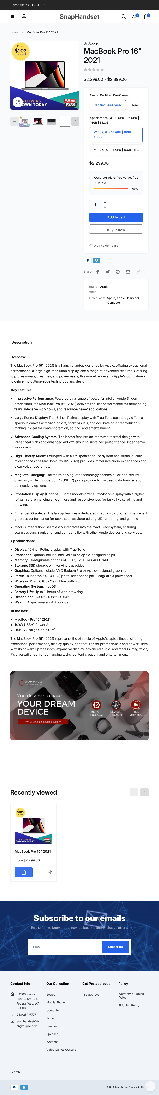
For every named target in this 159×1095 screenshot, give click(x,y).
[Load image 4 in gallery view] (65, 121)
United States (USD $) (25, 5)
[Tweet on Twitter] (108, 272)
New (135, 105)
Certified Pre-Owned (108, 105)
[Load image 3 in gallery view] (51, 121)
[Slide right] (75, 121)
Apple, (111, 298)
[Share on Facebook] (98, 272)
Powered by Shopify (139, 1087)
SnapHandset (121, 1087)
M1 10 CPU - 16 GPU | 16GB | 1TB (116, 149)
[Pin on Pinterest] (118, 272)
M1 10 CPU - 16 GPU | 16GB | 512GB (113, 134)
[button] (12, 16)
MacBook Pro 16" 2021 (33, 851)
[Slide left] (14, 121)
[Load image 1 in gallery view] (24, 121)
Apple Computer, (128, 298)
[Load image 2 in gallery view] (38, 121)
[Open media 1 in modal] (45, 75)
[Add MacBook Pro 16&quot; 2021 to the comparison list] (50, 872)
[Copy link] (138, 272)
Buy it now (116, 230)
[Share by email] (128, 272)
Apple (91, 43)
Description (21, 342)
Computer (114, 302)
